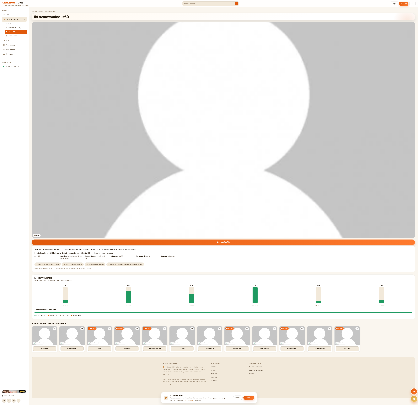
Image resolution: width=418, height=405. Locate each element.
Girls (10, 24)
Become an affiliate (256, 370)
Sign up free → (9, 396)
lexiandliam (210, 348)
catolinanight (264, 348)
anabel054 (237, 348)
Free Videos (10, 45)
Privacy (214, 370)
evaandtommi (292, 348)
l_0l (99, 348)
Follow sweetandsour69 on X (48, 264)
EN (412, 3)
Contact (214, 377)
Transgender (12, 36)
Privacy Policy (189, 400)
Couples (11, 32)
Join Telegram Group (96, 264)
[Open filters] (414, 391)
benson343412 (72, 348)
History (8, 40)
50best (182, 348)
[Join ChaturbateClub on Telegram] (14, 401)
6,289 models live (12, 66)
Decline (237, 398)
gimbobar (127, 348)
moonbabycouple (154, 348)
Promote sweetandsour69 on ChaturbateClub (126, 264)
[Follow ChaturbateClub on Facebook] (9, 401)
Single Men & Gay (14, 28)
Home (8, 15)
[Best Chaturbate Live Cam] (14, 391)
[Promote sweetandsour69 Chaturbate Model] (414, 399)
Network (214, 374)
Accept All (248, 398)
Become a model (255, 367)
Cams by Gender (12, 19)
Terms (213, 367)
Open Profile (224, 242)
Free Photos (10, 49)
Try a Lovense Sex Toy (74, 264)
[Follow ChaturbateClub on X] (4, 401)
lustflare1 (44, 348)
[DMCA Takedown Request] (18, 401)
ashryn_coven (320, 348)
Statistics (9, 54)
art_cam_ (347, 348)
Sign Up (404, 3)
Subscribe (214, 381)
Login (394, 3)
